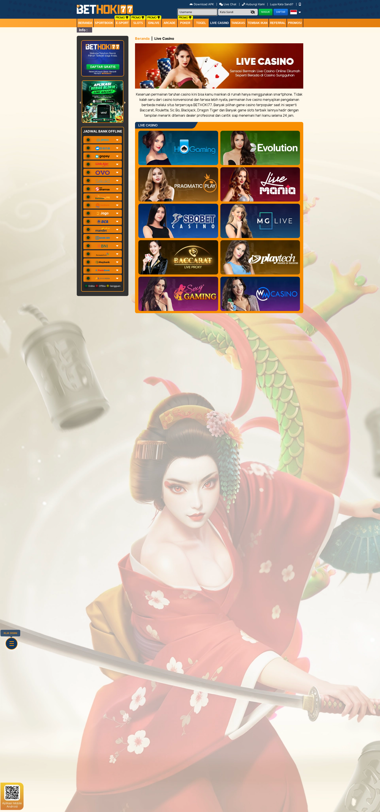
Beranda (85, 23)
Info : (83, 30)
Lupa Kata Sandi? (282, 4)
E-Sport (122, 23)
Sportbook (104, 23)
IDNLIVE (153, 23)
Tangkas (238, 23)
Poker (185, 23)
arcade (169, 23)
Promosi (295, 23)
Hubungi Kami (255, 4)
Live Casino (219, 23)
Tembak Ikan (257, 23)
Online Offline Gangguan (104, 286)
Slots (138, 23)
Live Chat (229, 4)
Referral (277, 23)
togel (201, 23)
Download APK (204, 4)
